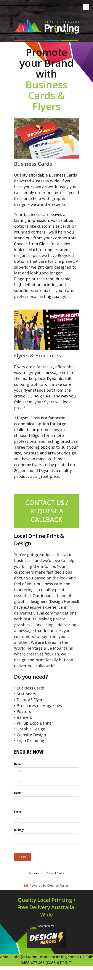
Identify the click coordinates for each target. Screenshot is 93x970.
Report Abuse (36, 873)
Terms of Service (55, 873)
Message (19, 830)
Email (23, 793)
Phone (17, 811)
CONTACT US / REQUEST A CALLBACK (46, 511)
